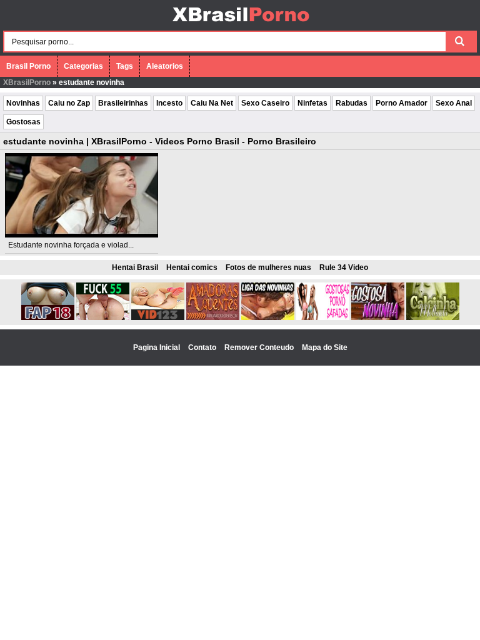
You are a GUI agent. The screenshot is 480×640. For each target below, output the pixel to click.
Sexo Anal (454, 103)
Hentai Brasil (135, 267)
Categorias (83, 66)
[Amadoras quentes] (212, 317)
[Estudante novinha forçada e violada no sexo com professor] (82, 195)
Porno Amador (402, 103)
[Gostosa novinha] (377, 317)
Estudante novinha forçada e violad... (71, 245)
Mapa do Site (325, 347)
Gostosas (23, 122)
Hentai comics (192, 267)
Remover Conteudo (260, 347)
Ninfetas (313, 103)
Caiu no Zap (69, 103)
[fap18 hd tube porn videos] (47, 317)
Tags (124, 66)
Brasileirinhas (123, 103)
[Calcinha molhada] (432, 317)
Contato (203, 347)
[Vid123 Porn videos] (157, 317)
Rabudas (352, 103)
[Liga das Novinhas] (267, 317)
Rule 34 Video (343, 267)
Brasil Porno (28, 66)
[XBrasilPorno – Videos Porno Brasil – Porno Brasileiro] (240, 23)
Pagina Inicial (157, 347)
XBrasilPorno (27, 82)
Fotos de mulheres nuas (268, 267)
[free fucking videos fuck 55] (102, 317)
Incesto (169, 103)
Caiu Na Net (212, 103)
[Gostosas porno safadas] (322, 317)
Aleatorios (164, 66)
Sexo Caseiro (265, 103)
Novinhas (23, 103)
